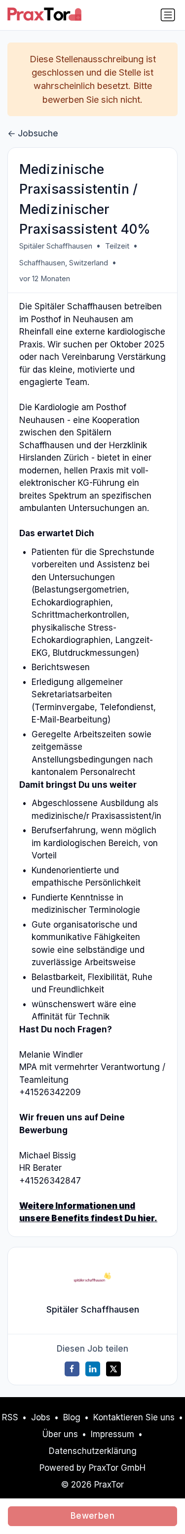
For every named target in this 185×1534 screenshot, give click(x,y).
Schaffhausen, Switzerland (63, 262)
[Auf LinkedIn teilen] (92, 1369)
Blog (71, 1417)
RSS (10, 1417)
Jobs (40, 1417)
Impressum (112, 1434)
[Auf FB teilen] (72, 1369)
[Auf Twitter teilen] (113, 1369)
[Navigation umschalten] (168, 15)
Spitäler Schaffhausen (55, 246)
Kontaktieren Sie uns (134, 1417)
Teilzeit (117, 246)
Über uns (60, 1434)
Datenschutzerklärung (93, 1451)
